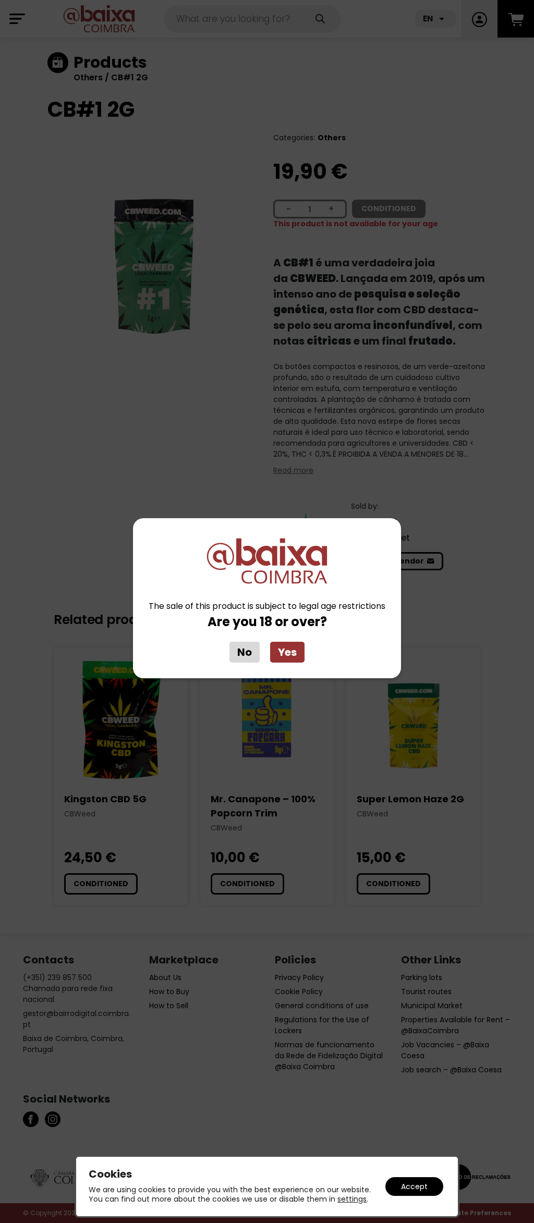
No (244, 652)
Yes (287, 652)
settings (352, 1199)
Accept (414, 1186)
